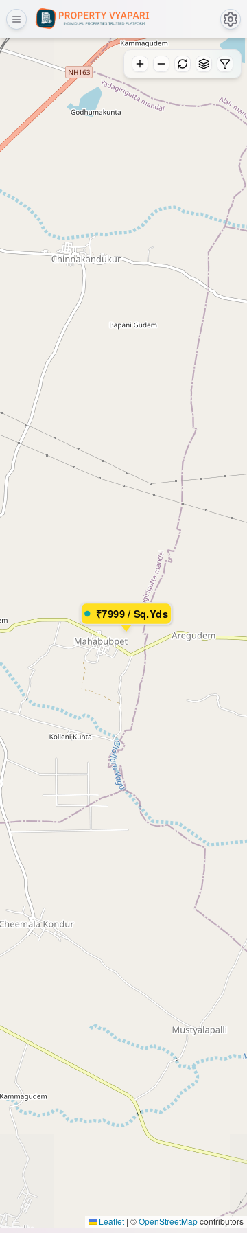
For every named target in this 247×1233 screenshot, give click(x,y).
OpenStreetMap (168, 1221)
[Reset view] (182, 64)
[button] (123, 620)
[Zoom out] (161, 64)
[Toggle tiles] (204, 64)
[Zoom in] (140, 64)
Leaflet (110, 1221)
